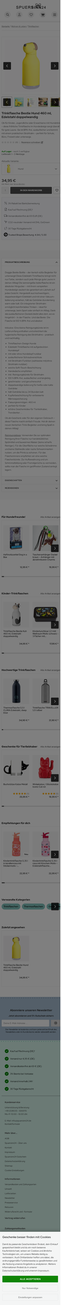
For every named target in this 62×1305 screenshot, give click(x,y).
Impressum (43, 1270)
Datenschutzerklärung (13, 1270)
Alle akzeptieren (30, 1279)
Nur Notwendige (30, 1288)
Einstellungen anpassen (30, 1297)
